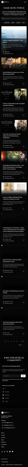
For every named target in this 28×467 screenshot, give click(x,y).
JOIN (23, 375)
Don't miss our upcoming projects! (11, 366)
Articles (18, 22)
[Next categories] (26, 22)
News (13, 22)
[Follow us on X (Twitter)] (2, 451)
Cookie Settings (4, 461)
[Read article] (23, 83)
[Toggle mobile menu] (25, 2)
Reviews (24, 22)
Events (3, 435)
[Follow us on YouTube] (12, 451)
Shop (2, 439)
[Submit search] (3, 18)
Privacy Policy (5, 380)
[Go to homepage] (5, 2)
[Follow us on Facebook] (10, 451)
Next (20, 345)
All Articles (7, 22)
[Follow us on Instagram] (7, 451)
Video (2, 446)
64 (22, 341)
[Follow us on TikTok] (4, 451)
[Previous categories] (2, 22)
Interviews (4, 444)
